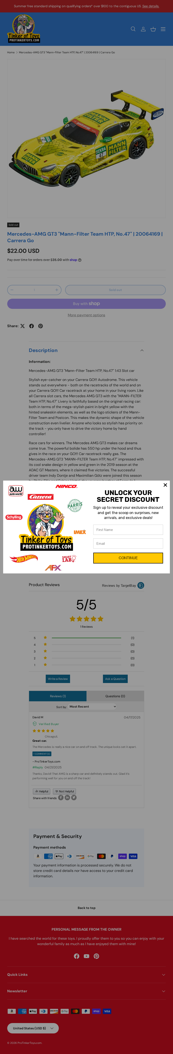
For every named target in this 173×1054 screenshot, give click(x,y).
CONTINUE (128, 558)
